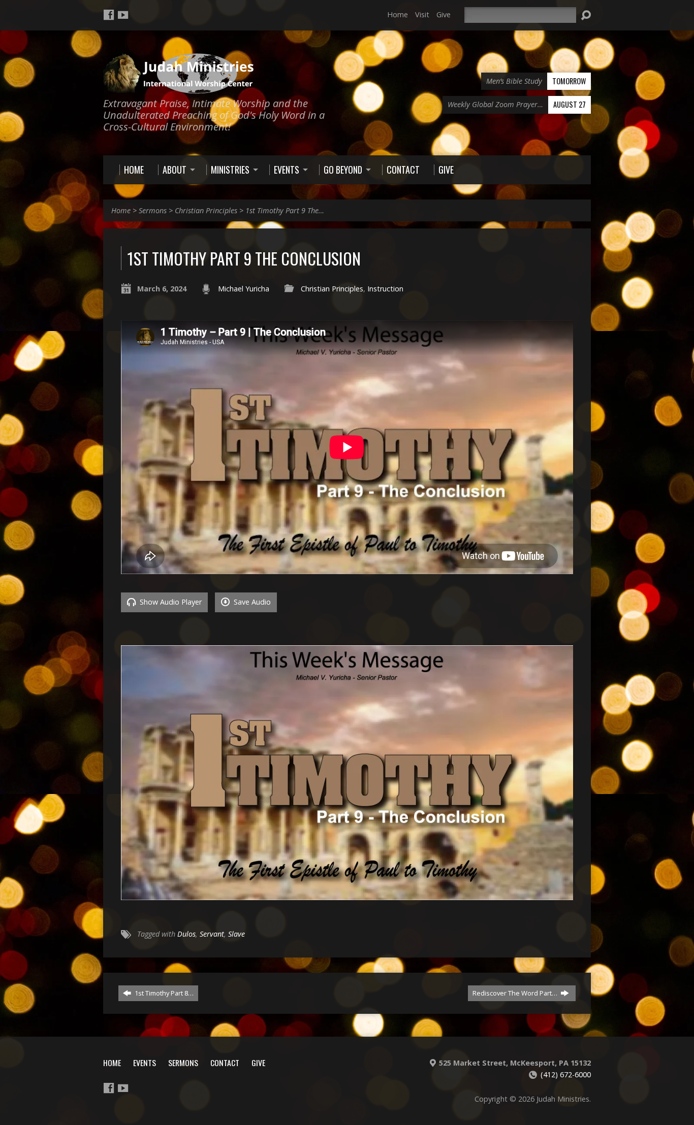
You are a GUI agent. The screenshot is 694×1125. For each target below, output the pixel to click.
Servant (212, 934)
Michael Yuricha (243, 288)
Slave (236, 934)
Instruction (385, 288)
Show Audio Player (170, 602)
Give (443, 14)
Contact (224, 1062)
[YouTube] (123, 15)
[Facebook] (109, 15)
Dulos (186, 934)
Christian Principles (206, 210)
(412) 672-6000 (566, 1074)
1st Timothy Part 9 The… (284, 210)
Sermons (153, 210)
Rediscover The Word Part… (515, 993)
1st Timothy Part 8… (163, 993)
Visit (422, 14)
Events (144, 1062)
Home (397, 14)
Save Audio (251, 602)
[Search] (586, 15)
